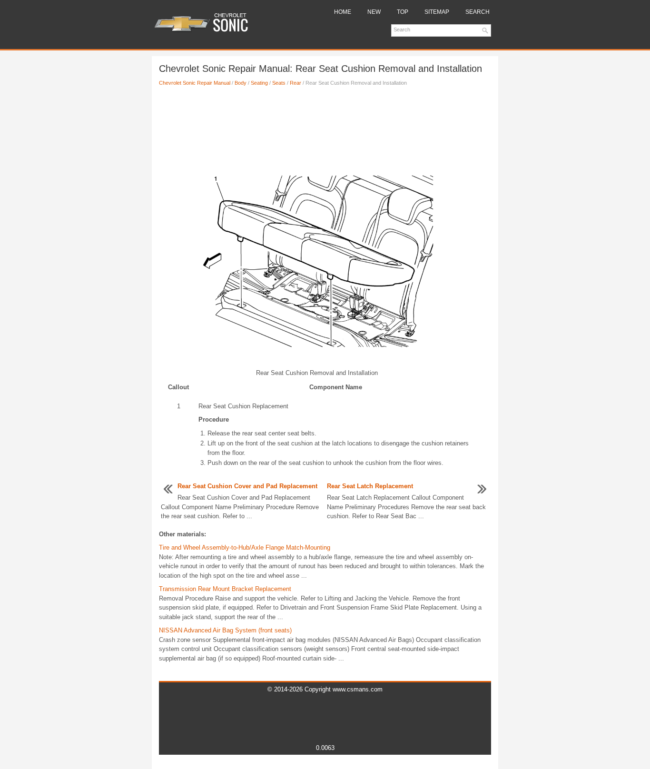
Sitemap (436, 12)
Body (240, 83)
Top (402, 12)
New (374, 12)
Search (477, 12)
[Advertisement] (325, 125)
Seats (279, 83)
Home (342, 12)
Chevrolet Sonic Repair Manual (194, 83)
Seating (259, 83)
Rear (295, 83)
